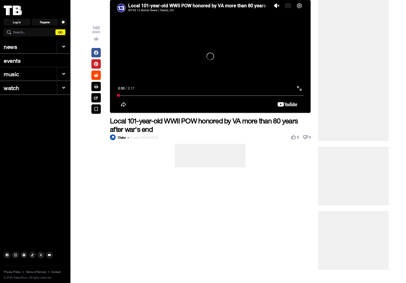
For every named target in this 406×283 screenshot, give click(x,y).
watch (11, 87)
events (12, 60)
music (11, 73)
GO (60, 32)
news (10, 46)
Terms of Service (36, 272)
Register (45, 22)
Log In (17, 22)
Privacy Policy (12, 272)
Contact (56, 272)
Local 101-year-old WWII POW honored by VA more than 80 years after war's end (204, 125)
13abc (121, 137)
